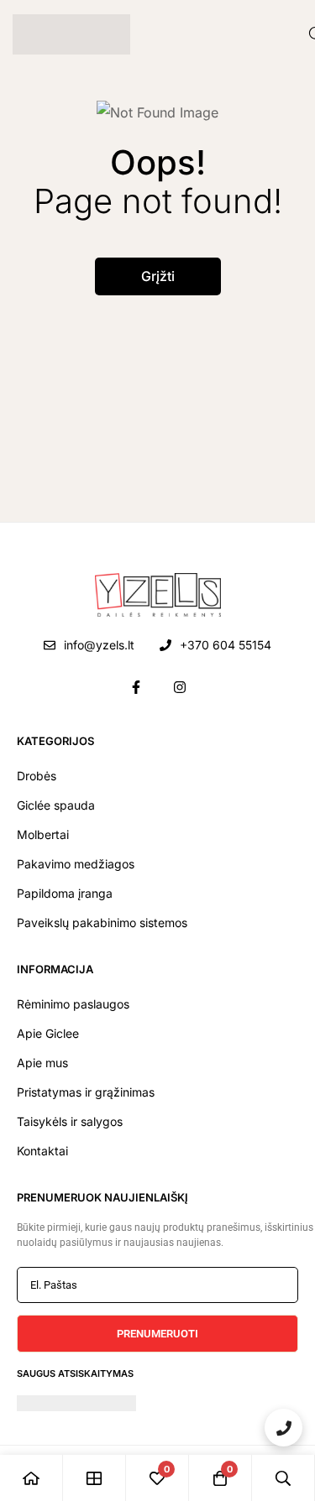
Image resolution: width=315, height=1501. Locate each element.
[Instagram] (179, 687)
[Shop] (94, 1478)
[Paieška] (283, 1478)
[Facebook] (136, 687)
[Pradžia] (31, 1478)
